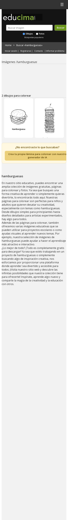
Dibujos (29, 33)
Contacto (38, 51)
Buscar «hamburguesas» (29, 45)
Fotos (41, 33)
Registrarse (25, 51)
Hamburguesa (18, 129)
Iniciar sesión (11, 51)
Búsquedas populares (33, 37)
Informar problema (55, 51)
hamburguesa (49, 138)
